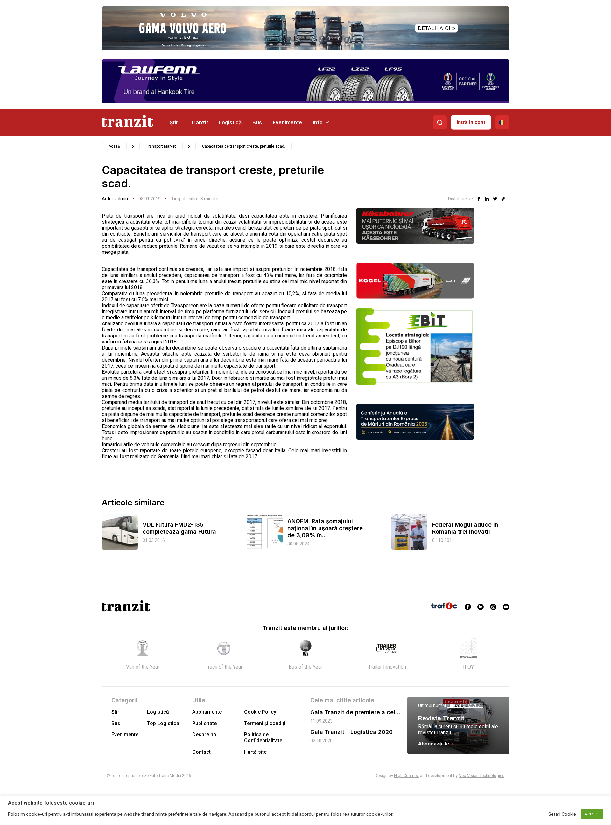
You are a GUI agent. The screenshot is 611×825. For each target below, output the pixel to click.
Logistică (230, 122)
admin (121, 198)
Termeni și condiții (265, 723)
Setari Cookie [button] (562, 814)
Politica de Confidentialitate (263, 737)
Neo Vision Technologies (481, 775)
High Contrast (406, 775)
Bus (257, 122)
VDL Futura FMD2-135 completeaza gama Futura (179, 528)
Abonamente (207, 712)
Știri (174, 122)
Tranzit (199, 122)
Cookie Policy (260, 712)
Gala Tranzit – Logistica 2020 (351, 732)
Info (318, 122)
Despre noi (205, 734)
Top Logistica (163, 723)
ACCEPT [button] (592, 814)
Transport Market (161, 146)
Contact (201, 752)
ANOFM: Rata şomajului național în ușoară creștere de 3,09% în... (325, 528)
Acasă (114, 146)
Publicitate (204, 723)
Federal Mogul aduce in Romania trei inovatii (465, 528)
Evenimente (287, 122)
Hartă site (255, 752)
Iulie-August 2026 (465, 705)
